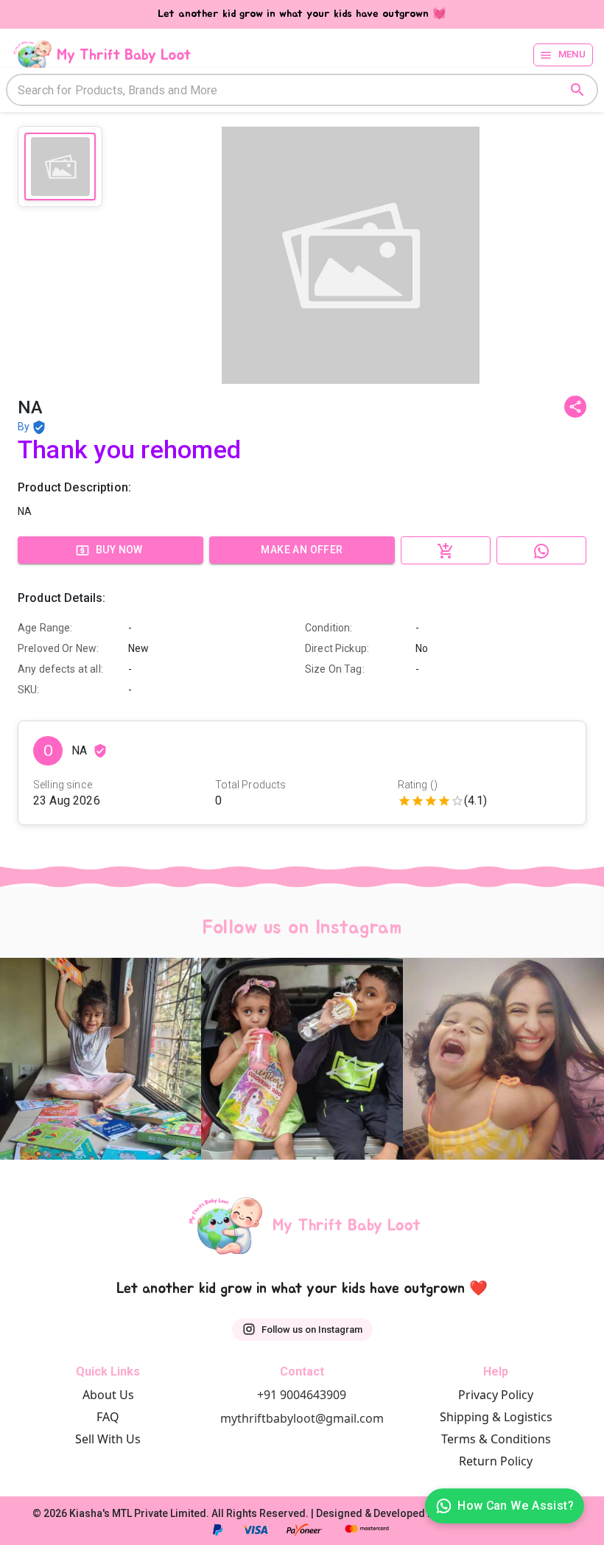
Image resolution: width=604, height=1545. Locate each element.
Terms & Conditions (496, 1439)
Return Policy (496, 1461)
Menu (572, 54)
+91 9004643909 (301, 1395)
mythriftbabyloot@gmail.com (302, 1418)
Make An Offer (302, 550)
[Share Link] (575, 407)
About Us (108, 1395)
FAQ (107, 1417)
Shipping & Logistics (496, 1417)
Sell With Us (108, 1439)
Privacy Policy (495, 1395)
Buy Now (119, 550)
